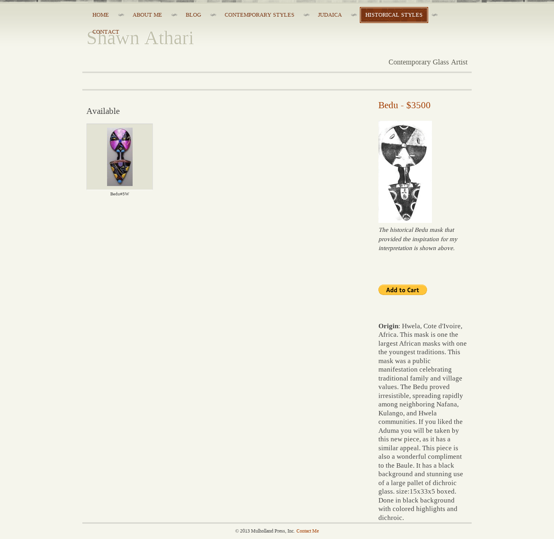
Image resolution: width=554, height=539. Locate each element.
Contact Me (307, 531)
